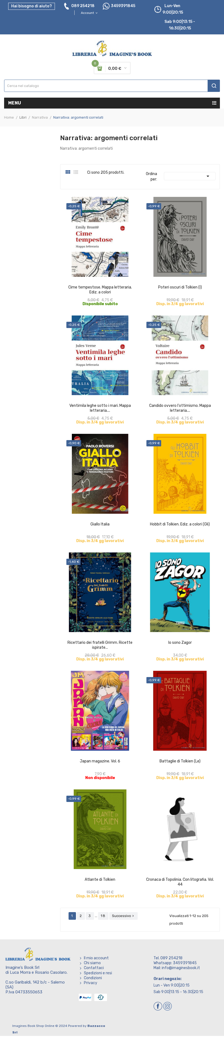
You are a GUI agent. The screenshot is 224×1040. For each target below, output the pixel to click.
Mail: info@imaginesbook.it (177, 968)
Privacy (90, 983)
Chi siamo (92, 963)
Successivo (123, 916)
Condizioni (93, 978)
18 (103, 916)
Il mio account (96, 958)
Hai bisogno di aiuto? (31, 6)
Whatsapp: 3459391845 (175, 963)
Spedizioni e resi (98, 973)
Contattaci (94, 968)
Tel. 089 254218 (168, 958)
